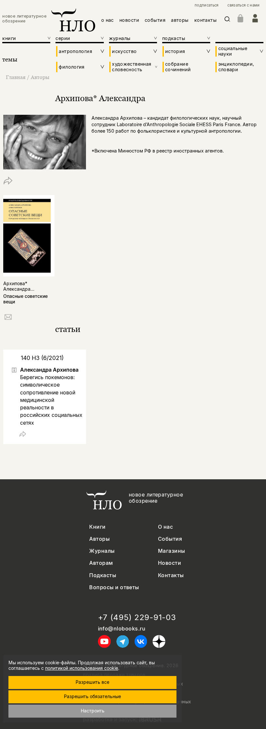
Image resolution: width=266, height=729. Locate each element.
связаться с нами (243, 5)
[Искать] (227, 20)
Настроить (92, 710)
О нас (165, 527)
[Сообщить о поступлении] (8, 318)
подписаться (207, 5)
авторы (180, 20)
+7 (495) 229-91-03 (137, 617)
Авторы (40, 77)
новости (129, 20)
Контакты (171, 575)
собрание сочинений (178, 66)
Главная (16, 77)
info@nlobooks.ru (122, 629)
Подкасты (102, 575)
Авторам (101, 563)
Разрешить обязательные (92, 696)
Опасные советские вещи (25, 298)
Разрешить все (92, 682)
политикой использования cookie (81, 668)
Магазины (171, 551)
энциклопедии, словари (236, 66)
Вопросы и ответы (114, 587)
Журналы (102, 551)
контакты (205, 20)
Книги (97, 527)
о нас (107, 20)
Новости (169, 563)
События (170, 539)
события (155, 20)
